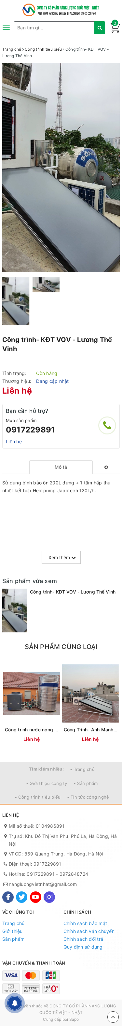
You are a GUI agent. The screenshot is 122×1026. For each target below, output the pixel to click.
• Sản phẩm (86, 783)
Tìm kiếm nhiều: (46, 769)
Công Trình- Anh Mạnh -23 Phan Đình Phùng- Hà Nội (90, 729)
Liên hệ (14, 441)
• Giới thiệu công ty (46, 783)
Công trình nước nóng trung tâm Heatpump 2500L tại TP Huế (32, 729)
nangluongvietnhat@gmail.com (43, 884)
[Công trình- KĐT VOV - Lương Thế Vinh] (14, 610)
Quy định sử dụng (83, 947)
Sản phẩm (13, 939)
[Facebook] (8, 897)
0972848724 (74, 874)
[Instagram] (49, 897)
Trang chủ (13, 923)
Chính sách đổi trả (83, 939)
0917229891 (30, 429)
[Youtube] (35, 897)
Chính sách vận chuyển (89, 931)
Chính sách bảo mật (85, 923)
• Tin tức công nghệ (88, 797)
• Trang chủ (82, 769)
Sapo (74, 1019)
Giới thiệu (12, 931)
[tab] (61, 467)
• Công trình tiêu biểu (38, 797)
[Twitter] (21, 897)
